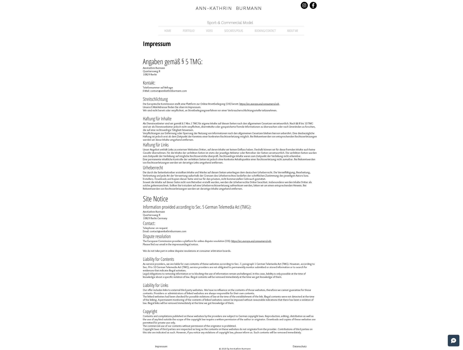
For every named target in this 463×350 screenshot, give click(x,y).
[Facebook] (313, 5)
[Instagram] (304, 5)
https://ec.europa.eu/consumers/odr (259, 103)
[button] (188, 30)
